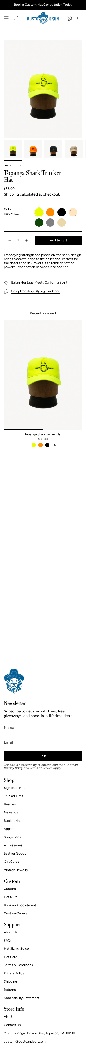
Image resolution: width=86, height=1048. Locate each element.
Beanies (10, 804)
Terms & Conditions (18, 965)
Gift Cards (11, 862)
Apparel (9, 829)
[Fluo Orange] (40, 445)
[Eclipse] (47, 445)
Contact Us (12, 1025)
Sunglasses (12, 837)
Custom (10, 889)
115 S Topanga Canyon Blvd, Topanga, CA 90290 (39, 1033)
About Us (11, 932)
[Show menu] (6, 18)
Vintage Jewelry (16, 870)
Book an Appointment (20, 905)
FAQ (7, 940)
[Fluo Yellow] (34, 445)
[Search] (16, 18)
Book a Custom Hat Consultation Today (43, 5)
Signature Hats (15, 788)
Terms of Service (41, 768)
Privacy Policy (13, 768)
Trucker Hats (12, 165)
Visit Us (9, 1017)
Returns (10, 990)
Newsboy (11, 812)
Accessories (13, 845)
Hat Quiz (10, 897)
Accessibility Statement (21, 998)
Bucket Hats (13, 821)
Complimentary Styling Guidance (35, 291)
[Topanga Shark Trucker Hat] (43, 375)
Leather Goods (15, 854)
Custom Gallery (15, 913)
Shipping (11, 194)
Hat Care (10, 957)
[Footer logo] (14, 681)
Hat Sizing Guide (16, 949)
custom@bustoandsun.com (25, 1041)
